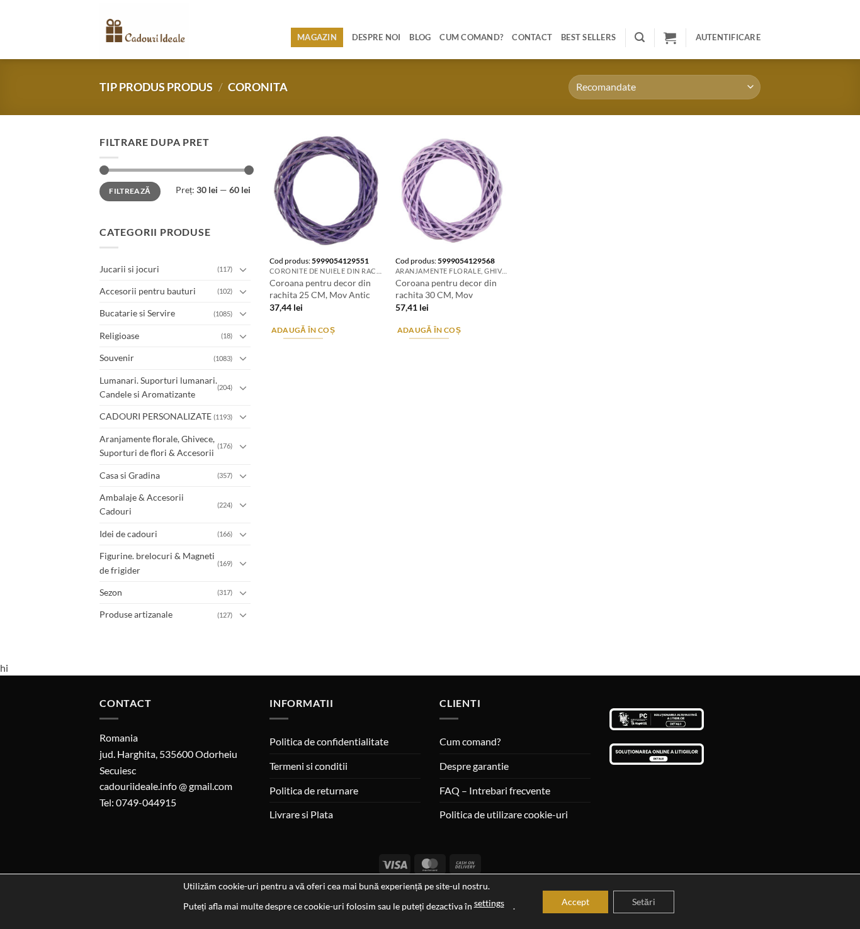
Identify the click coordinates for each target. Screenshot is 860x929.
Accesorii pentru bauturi (147, 291)
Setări (643, 901)
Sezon (110, 592)
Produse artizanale (136, 614)
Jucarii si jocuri (129, 269)
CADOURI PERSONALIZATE (155, 416)
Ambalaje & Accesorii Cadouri (141, 504)
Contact (532, 37)
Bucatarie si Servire (137, 313)
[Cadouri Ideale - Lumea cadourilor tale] (151, 32)
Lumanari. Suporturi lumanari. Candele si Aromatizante (158, 387)
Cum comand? (471, 37)
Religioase (119, 335)
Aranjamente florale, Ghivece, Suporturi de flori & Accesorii (157, 445)
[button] (640, 37)
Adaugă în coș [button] (303, 330)
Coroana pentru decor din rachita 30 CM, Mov (446, 288)
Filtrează (129, 191)
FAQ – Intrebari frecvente (494, 790)
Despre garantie (474, 766)
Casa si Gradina (129, 475)
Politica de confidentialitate (328, 741)
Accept (575, 901)
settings (489, 903)
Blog (420, 37)
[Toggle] (243, 269)
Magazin (317, 37)
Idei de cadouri (128, 533)
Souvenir (116, 357)
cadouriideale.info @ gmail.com (165, 786)
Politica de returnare (313, 790)
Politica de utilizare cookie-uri (503, 814)
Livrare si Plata (301, 814)
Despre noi (376, 37)
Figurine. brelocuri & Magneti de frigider (157, 562)
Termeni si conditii (308, 766)
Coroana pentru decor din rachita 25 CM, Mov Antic (320, 288)
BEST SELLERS (588, 37)
